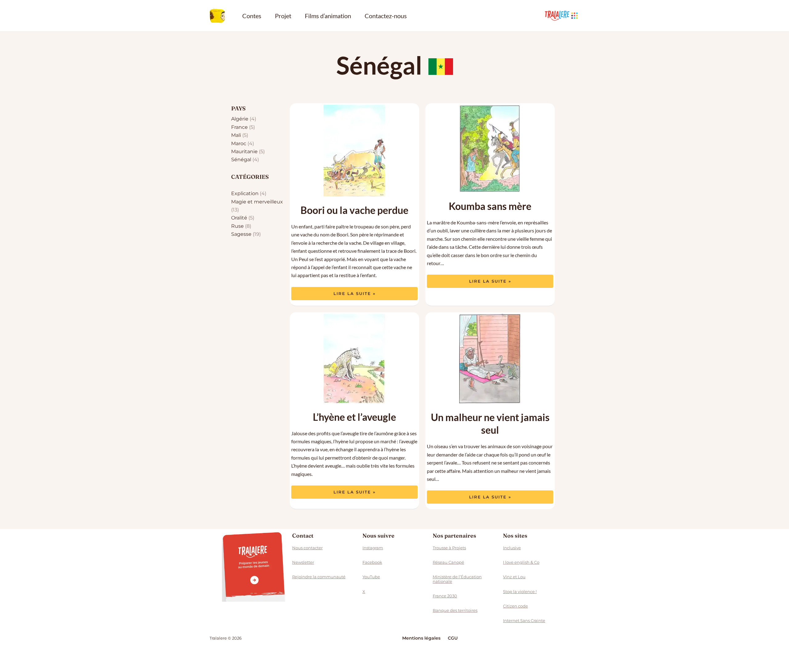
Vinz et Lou (514, 576)
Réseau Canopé (448, 562)
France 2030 (445, 595)
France (239, 127)
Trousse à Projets (449, 547)
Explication (245, 193)
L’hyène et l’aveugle (354, 417)
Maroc (238, 143)
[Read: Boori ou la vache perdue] (354, 150)
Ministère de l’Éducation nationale (457, 579)
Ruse (237, 226)
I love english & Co (521, 562)
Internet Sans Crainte (524, 620)
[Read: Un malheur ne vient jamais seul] (490, 358)
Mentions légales (421, 638)
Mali (236, 135)
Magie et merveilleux (257, 202)
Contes (251, 15)
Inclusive (512, 547)
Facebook (372, 562)
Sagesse (241, 234)
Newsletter (303, 562)
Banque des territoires (455, 610)
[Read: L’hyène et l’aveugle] (354, 358)
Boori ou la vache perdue (354, 210)
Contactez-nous (386, 15)
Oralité (239, 218)
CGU (453, 638)
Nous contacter (307, 547)
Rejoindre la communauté (318, 576)
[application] (574, 16)
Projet (283, 15)
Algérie (239, 119)
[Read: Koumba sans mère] (490, 148)
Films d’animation (328, 15)
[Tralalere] (254, 566)
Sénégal (241, 159)
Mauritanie (244, 151)
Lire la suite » (354, 291)
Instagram (372, 547)
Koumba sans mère (490, 206)
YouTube (371, 576)
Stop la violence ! (520, 591)
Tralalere (562, 15)
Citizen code (515, 606)
